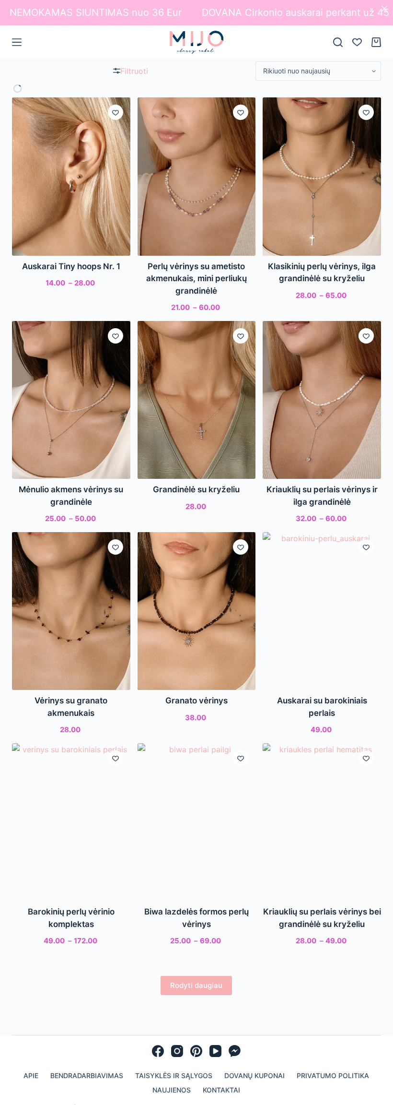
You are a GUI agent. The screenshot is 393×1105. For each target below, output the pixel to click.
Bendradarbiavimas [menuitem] (86, 1075)
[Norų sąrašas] (357, 42)
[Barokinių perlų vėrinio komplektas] (71, 822)
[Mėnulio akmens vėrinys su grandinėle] (71, 400)
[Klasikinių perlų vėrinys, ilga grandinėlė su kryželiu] (322, 176)
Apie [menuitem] (30, 1075)
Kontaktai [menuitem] (221, 1090)
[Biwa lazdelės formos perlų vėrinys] (197, 822)
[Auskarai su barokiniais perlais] (322, 611)
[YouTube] (215, 1051)
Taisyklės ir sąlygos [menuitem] (173, 1075)
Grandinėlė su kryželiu (196, 489)
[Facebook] (158, 1051)
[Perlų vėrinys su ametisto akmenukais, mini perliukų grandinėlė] (197, 176)
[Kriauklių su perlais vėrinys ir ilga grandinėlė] (322, 400)
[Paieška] (338, 42)
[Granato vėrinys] (197, 611)
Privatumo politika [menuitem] (333, 1075)
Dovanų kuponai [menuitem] (254, 1075)
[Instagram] (177, 1051)
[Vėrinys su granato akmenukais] (71, 611)
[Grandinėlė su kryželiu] (197, 400)
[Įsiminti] (115, 112)
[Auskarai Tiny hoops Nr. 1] (71, 176)
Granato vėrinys (196, 700)
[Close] (384, 8)
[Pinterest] (196, 1051)
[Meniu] (17, 42)
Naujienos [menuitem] (171, 1090)
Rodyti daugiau (196, 985)
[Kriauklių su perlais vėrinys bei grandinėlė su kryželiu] (322, 822)
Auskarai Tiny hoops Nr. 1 (71, 266)
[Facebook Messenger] (235, 1051)
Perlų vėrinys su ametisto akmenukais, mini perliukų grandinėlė (196, 278)
